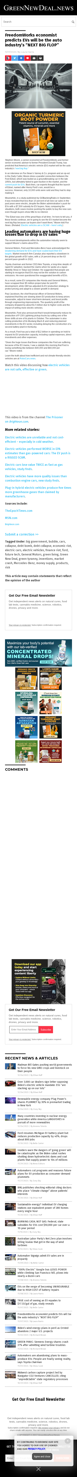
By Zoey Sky (36, 1109)
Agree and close (42, 1456)
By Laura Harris (37, 1294)
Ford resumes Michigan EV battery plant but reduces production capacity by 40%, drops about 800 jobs (43, 1136)
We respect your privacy (49, 1428)
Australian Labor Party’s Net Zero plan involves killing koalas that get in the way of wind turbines (45, 1242)
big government (36, 541)
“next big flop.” (22, 168)
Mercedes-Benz (24, 563)
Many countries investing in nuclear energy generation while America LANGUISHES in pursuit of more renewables (42, 1119)
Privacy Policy (36, 1449)
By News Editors (37, 1164)
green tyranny (28, 558)
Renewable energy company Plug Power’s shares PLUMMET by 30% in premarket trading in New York (44, 1102)
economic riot (62, 546)
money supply (45, 563)
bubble (53, 541)
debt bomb (24, 546)
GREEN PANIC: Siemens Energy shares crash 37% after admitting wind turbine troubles (43, 1343)
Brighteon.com (18, 421)
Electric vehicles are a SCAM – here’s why (41, 225)
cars (62, 541)
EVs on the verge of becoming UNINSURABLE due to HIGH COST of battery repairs (43, 1288)
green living (51, 554)
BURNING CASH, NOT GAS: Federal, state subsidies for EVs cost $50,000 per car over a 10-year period (43, 1225)
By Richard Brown (38, 1335)
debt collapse (42, 546)
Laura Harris (27, 52)
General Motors (31, 554)
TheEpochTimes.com (18, 510)
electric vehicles (33, 550)
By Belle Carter (37, 1143)
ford (65, 550)
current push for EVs (15, 184)
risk (7, 567)
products (62, 563)
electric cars (13, 550)
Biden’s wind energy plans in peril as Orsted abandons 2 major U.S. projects (43, 1329)
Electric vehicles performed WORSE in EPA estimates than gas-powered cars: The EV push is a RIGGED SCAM (37, 453)
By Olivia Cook (36, 1249)
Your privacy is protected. (20, 625)
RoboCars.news (27, 358)
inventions (46, 558)
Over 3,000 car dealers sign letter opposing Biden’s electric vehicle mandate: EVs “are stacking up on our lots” (43, 1085)
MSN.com (11, 518)
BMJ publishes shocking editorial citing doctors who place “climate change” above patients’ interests (44, 1191)
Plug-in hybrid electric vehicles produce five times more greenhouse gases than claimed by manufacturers (38, 492)
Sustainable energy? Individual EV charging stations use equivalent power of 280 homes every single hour (43, 1207)
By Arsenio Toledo (39, 1126)
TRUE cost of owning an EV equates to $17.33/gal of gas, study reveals (39, 1302)
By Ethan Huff (36, 1075)
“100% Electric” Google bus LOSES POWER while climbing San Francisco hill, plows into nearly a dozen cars (43, 1273)
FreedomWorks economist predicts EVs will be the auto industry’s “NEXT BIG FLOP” (44, 1316)
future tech (12, 554)
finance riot (53, 550)
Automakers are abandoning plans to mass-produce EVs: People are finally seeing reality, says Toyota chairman (44, 1359)
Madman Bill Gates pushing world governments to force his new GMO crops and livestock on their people (45, 1068)
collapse (10, 546)
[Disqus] (38, 819)
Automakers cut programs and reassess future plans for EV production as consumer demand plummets (44, 1174)
